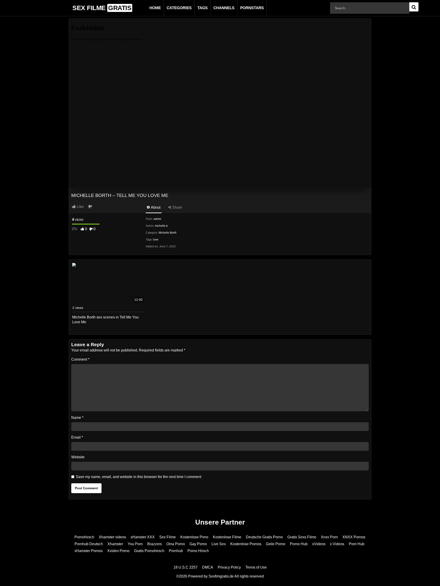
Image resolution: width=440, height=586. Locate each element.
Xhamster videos (112, 537)
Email (77, 437)
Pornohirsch (84, 537)
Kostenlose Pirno (194, 537)
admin (157, 219)
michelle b (161, 225)
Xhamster (115, 544)
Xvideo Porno (118, 551)
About (155, 207)
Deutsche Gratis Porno (264, 537)
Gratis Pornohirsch (149, 551)
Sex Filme (167, 537)
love (155, 239)
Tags (195, 8)
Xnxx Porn (329, 537)
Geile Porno (275, 544)
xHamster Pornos (88, 551)
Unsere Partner (220, 522)
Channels (216, 8)
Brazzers (154, 544)
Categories (171, 8)
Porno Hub (299, 544)
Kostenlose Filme (227, 537)
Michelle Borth (167, 232)
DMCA (207, 567)
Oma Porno (175, 544)
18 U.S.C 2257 (185, 567)
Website (78, 457)
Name (77, 418)
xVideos (318, 544)
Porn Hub (356, 544)
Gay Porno (198, 544)
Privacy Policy (229, 567)
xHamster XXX (143, 537)
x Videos (337, 544)
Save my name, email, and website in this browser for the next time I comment (138, 477)
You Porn (135, 544)
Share (176, 207)
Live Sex (219, 544)
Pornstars (244, 8)
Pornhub (176, 551)
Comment (80, 359)
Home (148, 8)
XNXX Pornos (353, 537)
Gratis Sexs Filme (301, 537)
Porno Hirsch (198, 551)
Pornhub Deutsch (88, 544)
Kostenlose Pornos (245, 544)
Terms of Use (256, 567)
